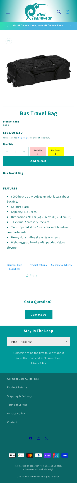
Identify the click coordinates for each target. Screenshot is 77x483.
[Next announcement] (70, 26)
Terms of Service (17, 404)
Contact (12, 422)
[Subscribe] (65, 342)
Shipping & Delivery (61, 264)
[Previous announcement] (7, 26)
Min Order (55, 150)
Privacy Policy (38, 363)
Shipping (22, 137)
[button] (8, 12)
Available (38, 150)
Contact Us (39, 314)
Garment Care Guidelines (22, 378)
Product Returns (38, 264)
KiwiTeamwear (32, 476)
